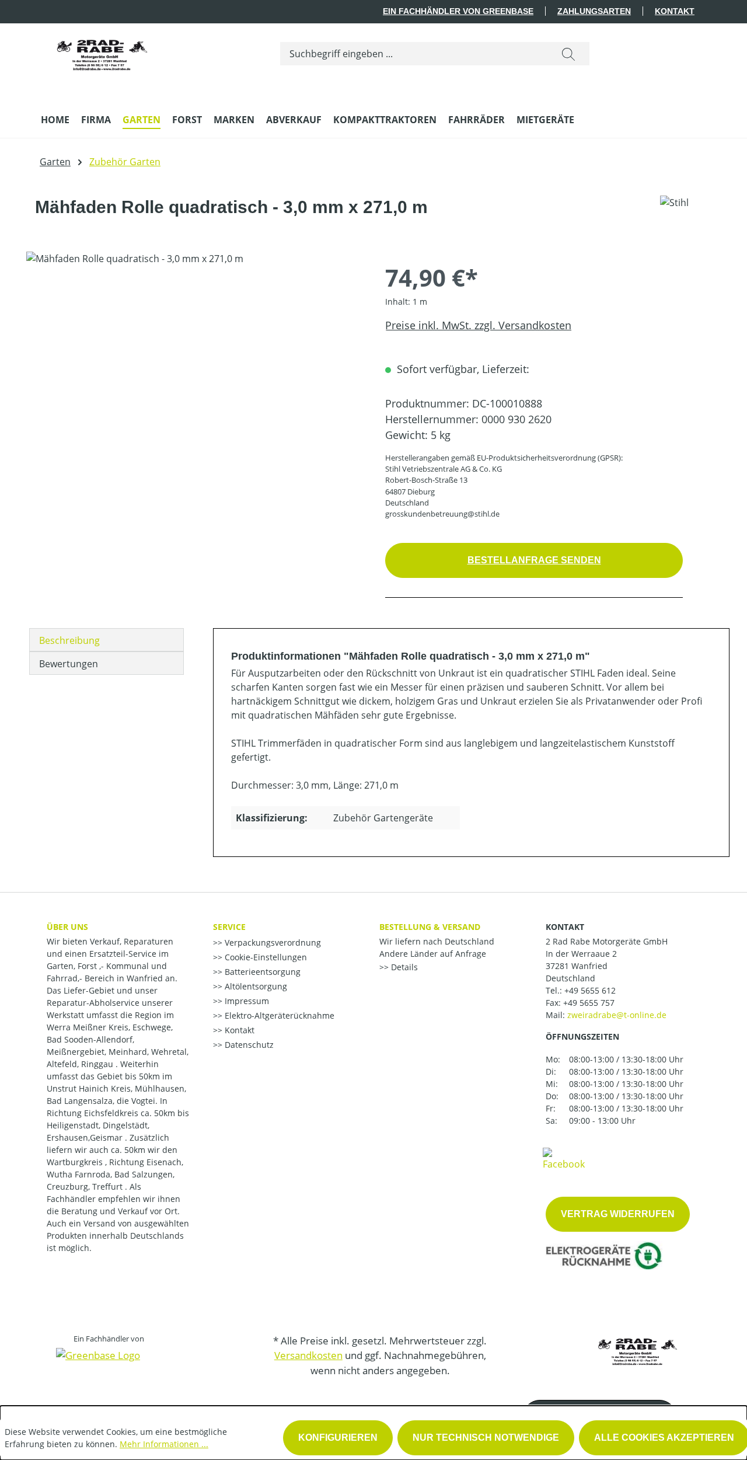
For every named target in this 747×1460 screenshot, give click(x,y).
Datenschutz (248, 1044)
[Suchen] (568, 53)
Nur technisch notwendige (486, 1437)
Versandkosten (308, 1355)
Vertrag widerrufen (618, 1214)
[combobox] (414, 53)
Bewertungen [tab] (68, 663)
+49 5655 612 (590, 990)
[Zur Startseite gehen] (102, 51)
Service (229, 926)
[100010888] (193, 377)
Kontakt (674, 11)
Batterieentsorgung (261, 971)
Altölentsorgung (254, 986)
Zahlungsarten (594, 11)
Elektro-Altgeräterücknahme (278, 1015)
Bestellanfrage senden (534, 560)
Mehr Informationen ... (164, 1443)
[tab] (106, 639)
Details (403, 967)
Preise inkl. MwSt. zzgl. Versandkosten (478, 325)
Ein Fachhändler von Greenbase (458, 11)
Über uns (67, 926)
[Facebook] (564, 1158)
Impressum (245, 1000)
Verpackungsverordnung (271, 942)
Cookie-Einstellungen (264, 957)
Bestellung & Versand (429, 926)
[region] (194, 377)
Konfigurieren (338, 1437)
